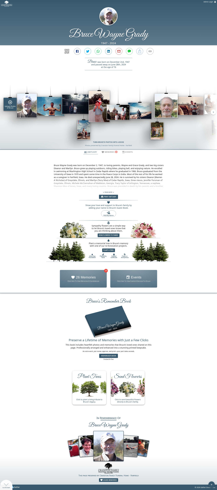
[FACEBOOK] (77, 51)
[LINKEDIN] (108, 51)
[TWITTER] (87, 51)
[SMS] (129, 51)
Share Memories (110, 480)
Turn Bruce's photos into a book (108, 142)
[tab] (90, 152)
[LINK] (150, 51)
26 (106, 271)
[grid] (108, 113)
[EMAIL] (119, 51)
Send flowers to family (108, 235)
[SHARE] (139, 51)
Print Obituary (110, 197)
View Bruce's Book (108, 356)
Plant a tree (108, 250)
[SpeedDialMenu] (211, 484)
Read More (108, 192)
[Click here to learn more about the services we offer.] (108, 468)
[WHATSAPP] (98, 51)
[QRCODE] (67, 51)
